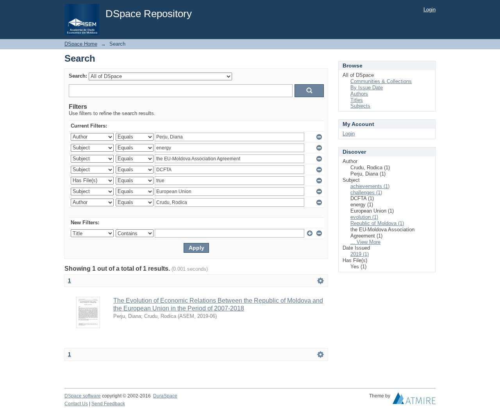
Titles (356, 100)
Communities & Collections (381, 81)
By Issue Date (366, 87)
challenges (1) (366, 192)
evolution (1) (364, 217)
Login (429, 9)
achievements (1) (369, 186)
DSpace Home (80, 44)
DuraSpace (165, 396)
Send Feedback (108, 403)
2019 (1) (359, 254)
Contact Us (76, 403)
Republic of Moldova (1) (377, 223)
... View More (365, 242)
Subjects (360, 106)
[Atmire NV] (414, 400)
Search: (78, 76)
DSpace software (82, 396)
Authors (359, 94)
